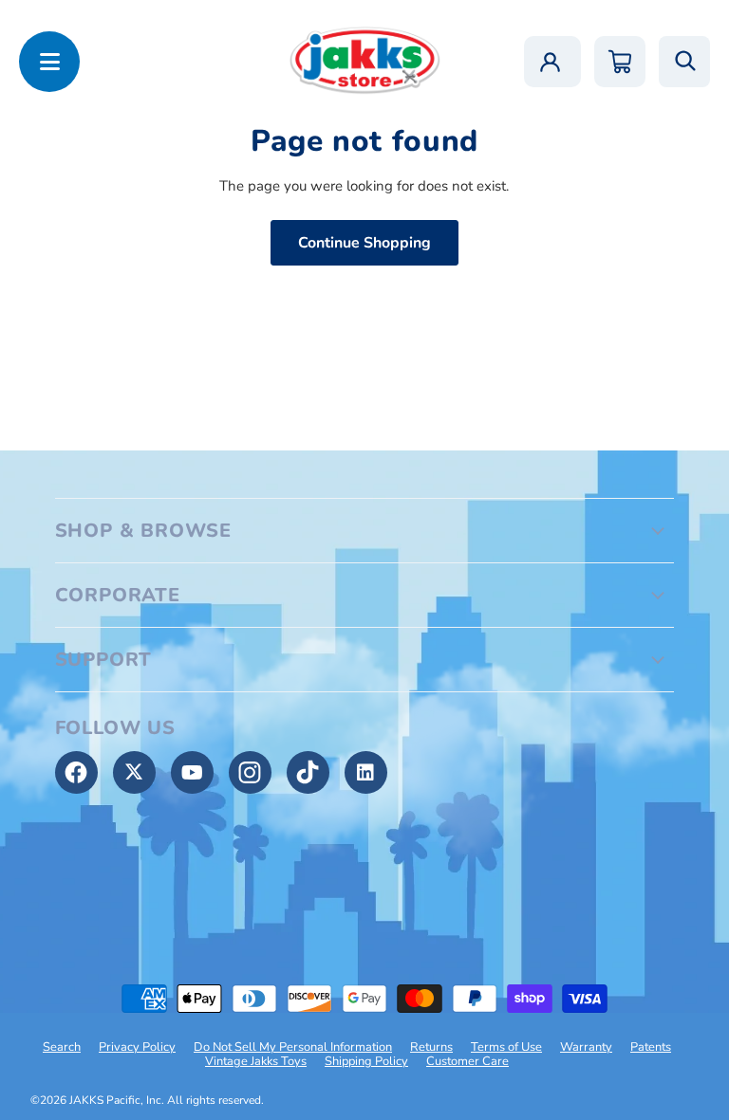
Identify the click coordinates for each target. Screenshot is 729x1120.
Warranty (586, 1047)
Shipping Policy (366, 1061)
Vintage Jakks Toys (256, 1061)
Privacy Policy (137, 1047)
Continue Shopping (364, 242)
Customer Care (467, 1061)
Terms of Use (506, 1047)
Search (62, 1047)
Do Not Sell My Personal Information (293, 1047)
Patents (650, 1047)
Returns (431, 1047)
